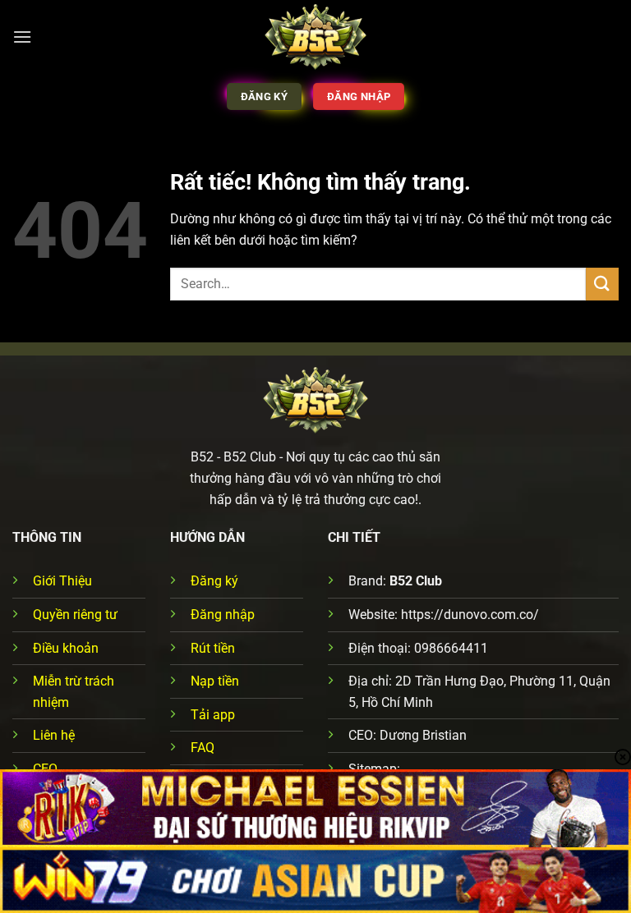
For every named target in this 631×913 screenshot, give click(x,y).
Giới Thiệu (62, 581)
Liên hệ (54, 735)
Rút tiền (213, 648)
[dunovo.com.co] (316, 37)
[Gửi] (602, 284)
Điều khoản (66, 648)
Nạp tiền (215, 681)
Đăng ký (214, 581)
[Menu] (22, 36)
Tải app (213, 715)
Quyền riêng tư (75, 614)
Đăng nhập (223, 614)
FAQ (202, 747)
